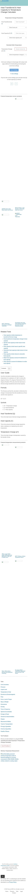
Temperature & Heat (6, 692)
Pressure (3, 687)
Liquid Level (4, 689)
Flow (2, 697)
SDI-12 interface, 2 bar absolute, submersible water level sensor (19, 209)
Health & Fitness (5, 731)
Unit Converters (5, 684)
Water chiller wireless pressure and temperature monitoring (7, 672)
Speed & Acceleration (6, 711)
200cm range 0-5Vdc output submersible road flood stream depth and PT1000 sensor (7, 555)
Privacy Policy (12, 882)
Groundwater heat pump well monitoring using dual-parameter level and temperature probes (20, 324)
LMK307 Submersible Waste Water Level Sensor (7, 209)
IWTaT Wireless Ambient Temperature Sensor (20, 557)
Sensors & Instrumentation (7, 716)
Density (3, 706)
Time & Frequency (5, 709)
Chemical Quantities (6, 729)
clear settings (14, 73)
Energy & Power (5, 714)
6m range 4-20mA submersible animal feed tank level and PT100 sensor (20, 671)
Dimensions (4, 704)
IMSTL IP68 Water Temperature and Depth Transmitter (6, 325)
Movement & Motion (6, 721)
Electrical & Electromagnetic (8, 694)
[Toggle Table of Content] (8, 368)
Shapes (3, 719)
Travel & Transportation (7, 724)
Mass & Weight (4, 701)
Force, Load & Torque (6, 699)
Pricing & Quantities (6, 726)
